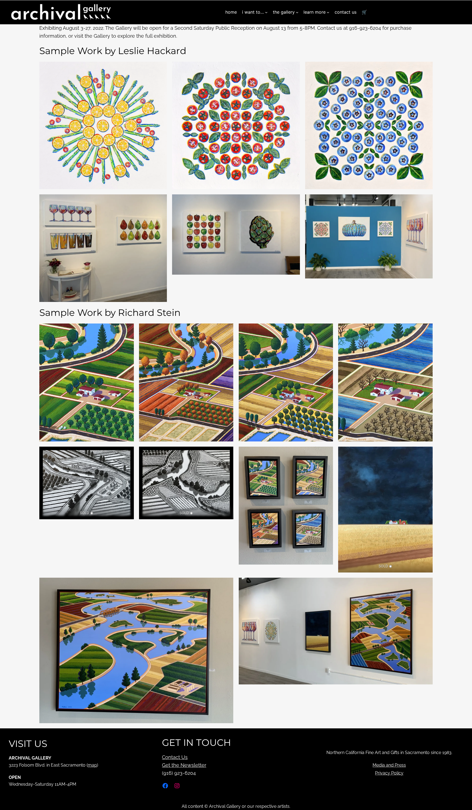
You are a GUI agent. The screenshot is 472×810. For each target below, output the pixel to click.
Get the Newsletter (184, 765)
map (92, 765)
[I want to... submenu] (266, 12)
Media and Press (389, 765)
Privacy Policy (389, 773)
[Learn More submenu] (328, 12)
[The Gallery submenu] (297, 12)
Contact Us (175, 757)
